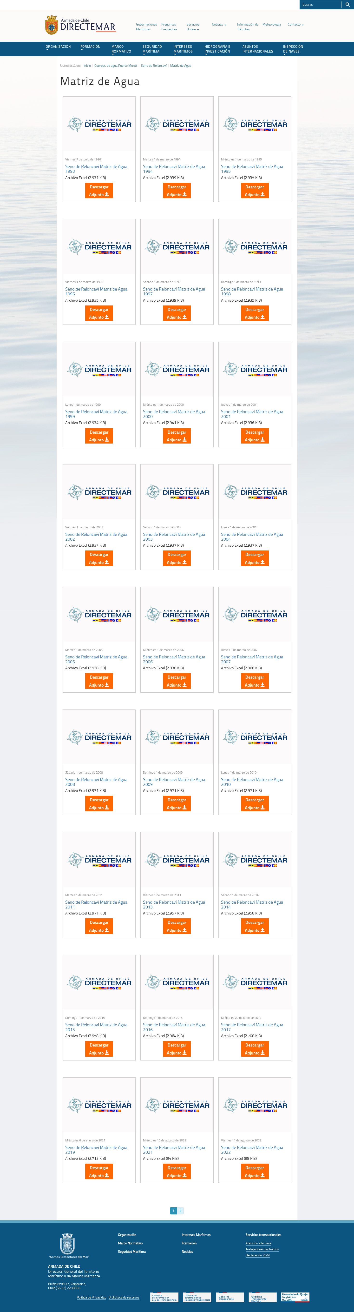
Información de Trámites (247, 26)
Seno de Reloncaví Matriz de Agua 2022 (252, 1149)
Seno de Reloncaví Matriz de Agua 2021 (174, 1149)
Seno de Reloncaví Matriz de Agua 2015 (96, 1027)
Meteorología (271, 24)
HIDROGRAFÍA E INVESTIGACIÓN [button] (217, 48)
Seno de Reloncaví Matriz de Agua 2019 (96, 1149)
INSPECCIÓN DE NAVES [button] (293, 48)
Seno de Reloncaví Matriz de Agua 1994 (174, 168)
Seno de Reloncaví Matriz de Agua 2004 (252, 536)
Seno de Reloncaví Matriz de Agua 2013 (174, 904)
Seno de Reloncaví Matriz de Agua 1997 (174, 291)
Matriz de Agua (180, 65)
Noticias (218, 24)
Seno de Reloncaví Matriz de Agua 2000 (174, 414)
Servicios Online (193, 26)
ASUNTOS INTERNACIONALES (258, 48)
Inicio (87, 65)
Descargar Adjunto (99, 191)
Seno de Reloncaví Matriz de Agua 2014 (252, 904)
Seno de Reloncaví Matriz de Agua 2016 (174, 1027)
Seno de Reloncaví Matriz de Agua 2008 (96, 781)
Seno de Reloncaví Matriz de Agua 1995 (252, 168)
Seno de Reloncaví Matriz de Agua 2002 (96, 536)
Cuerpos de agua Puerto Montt (115, 65)
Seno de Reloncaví (154, 65)
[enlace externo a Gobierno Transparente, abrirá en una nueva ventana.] (230, 1296)
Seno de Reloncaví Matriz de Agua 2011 (96, 904)
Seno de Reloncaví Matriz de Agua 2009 (174, 781)
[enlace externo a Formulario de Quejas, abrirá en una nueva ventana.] (295, 1296)
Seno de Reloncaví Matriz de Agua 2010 (252, 781)
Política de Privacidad (91, 1297)
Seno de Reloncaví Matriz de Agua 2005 (96, 659)
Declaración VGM (258, 1255)
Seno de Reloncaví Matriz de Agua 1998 (252, 291)
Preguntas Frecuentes (169, 26)
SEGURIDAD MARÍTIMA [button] (152, 48)
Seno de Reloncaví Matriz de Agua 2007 (252, 659)
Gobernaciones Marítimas (146, 26)
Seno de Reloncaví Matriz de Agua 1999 (96, 414)
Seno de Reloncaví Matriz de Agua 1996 (96, 291)
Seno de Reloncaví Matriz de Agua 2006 (174, 659)
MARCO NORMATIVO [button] (121, 48)
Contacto (294, 24)
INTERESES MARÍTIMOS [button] (183, 48)
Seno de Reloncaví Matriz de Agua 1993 (96, 168)
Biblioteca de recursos (124, 1297)
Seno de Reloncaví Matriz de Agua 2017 (252, 1027)
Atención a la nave (258, 1243)
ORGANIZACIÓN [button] (58, 46)
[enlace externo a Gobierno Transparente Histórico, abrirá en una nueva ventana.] (263, 1296)
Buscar (347, 4)
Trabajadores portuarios (262, 1249)
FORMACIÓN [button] (90, 46)
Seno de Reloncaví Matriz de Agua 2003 (174, 536)
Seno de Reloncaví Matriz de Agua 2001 (252, 414)
